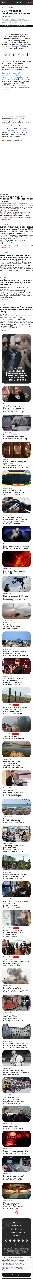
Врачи (14, 25)
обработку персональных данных (10, 1266)
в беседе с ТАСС (17, 46)
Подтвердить (16, 1275)
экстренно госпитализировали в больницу (15, 129)
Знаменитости (6, 25)
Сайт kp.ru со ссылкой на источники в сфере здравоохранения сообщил (13, 75)
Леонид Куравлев (22, 25)
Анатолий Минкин (14, 140)
